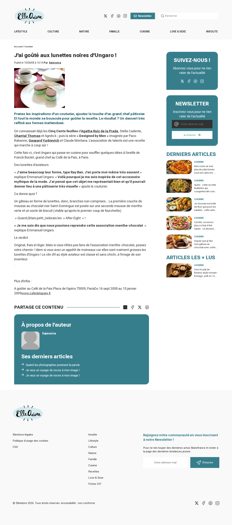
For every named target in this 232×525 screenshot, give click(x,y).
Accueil (18, 46)
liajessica (55, 62)
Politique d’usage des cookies (30, 440)
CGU (15, 447)
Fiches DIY (94, 484)
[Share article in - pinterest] (147, 307)
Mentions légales (23, 434)
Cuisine (145, 31)
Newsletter (145, 15)
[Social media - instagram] (125, 16)
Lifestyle (20, 31)
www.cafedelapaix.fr (36, 293)
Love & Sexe (178, 31)
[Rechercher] (162, 16)
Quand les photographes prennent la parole (53, 365)
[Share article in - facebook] (132, 307)
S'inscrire (207, 462)
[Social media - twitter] (105, 16)
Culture (53, 31)
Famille (114, 31)
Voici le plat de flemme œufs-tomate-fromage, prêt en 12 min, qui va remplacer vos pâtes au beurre (206, 276)
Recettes (93, 471)
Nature (84, 31)
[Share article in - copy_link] (125, 307)
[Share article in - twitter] (140, 307)
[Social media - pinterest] (118, 16)
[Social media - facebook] (112, 16)
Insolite (212, 31)
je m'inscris (190, 135)
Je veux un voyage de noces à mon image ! (53, 370)
